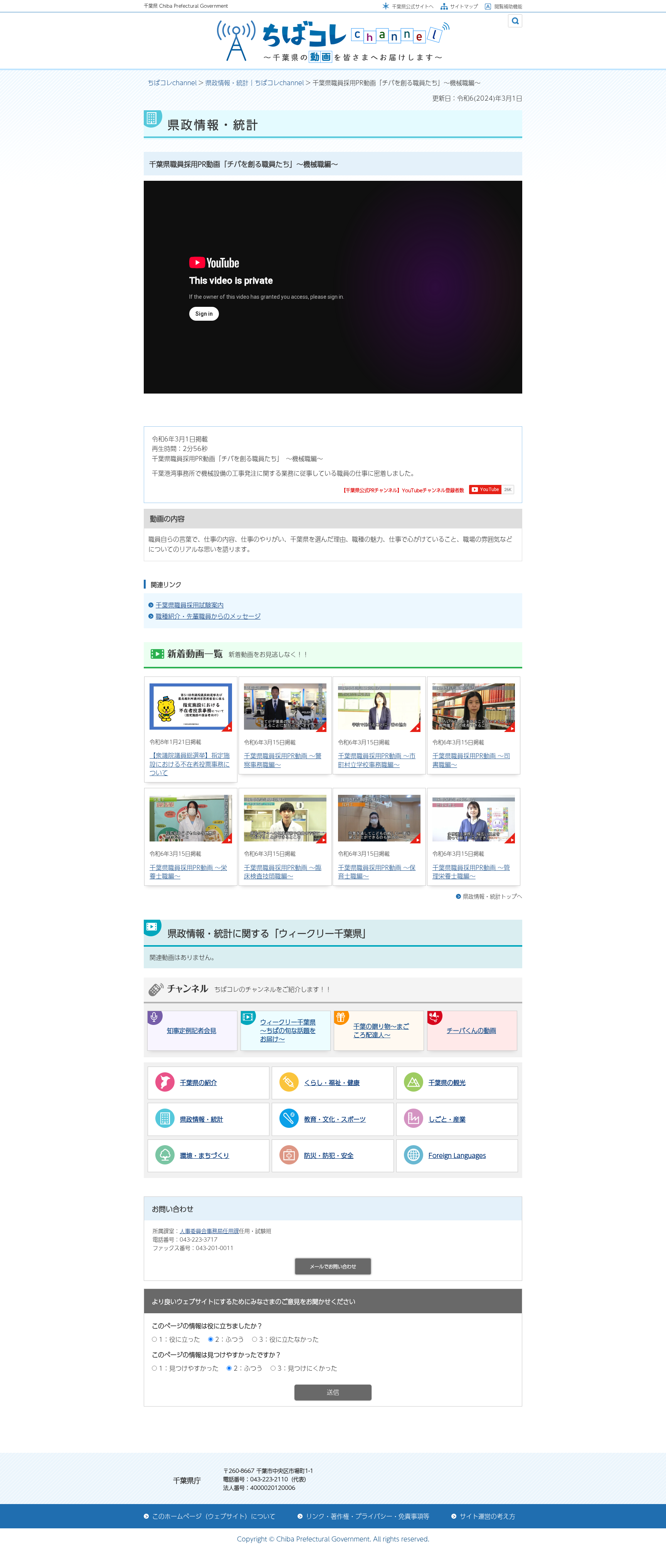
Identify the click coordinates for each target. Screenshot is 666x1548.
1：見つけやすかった (189, 1368)
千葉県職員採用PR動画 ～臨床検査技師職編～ (282, 872)
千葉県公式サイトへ (413, 6)
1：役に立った (179, 1339)
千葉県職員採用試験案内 (190, 605)
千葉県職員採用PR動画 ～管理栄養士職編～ (471, 872)
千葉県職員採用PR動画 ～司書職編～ (471, 760)
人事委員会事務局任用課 (209, 1231)
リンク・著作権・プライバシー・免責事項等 (367, 1516)
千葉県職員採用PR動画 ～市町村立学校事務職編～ (376, 760)
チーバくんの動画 (471, 1030)
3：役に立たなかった (289, 1339)
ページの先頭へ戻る (485, 1431)
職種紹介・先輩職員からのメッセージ (208, 616)
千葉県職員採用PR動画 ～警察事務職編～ (282, 760)
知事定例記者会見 (191, 1030)
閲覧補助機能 (508, 6)
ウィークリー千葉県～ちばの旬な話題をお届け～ (288, 1030)
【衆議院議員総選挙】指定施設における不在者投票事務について (190, 763)
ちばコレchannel (172, 82)
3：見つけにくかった (307, 1368)
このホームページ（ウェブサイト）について (214, 1516)
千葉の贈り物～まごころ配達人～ (381, 1030)
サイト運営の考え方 (487, 1516)
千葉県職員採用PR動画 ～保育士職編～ (376, 872)
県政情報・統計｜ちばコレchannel (254, 82)
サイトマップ (464, 6)
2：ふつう (229, 1339)
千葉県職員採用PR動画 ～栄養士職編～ (188, 872)
